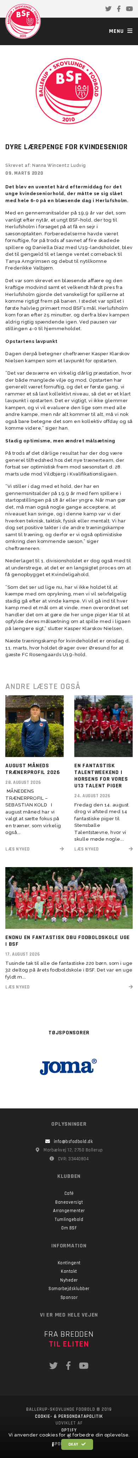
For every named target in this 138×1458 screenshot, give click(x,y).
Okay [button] (74, 1444)
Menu (117, 31)
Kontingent (69, 1263)
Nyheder (69, 1280)
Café (69, 1193)
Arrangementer (69, 1211)
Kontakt (69, 1271)
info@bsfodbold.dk (73, 1141)
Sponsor (69, 1297)
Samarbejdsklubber (69, 1288)
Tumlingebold (69, 1219)
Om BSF (69, 1228)
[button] (53, 1444)
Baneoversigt (69, 1202)
